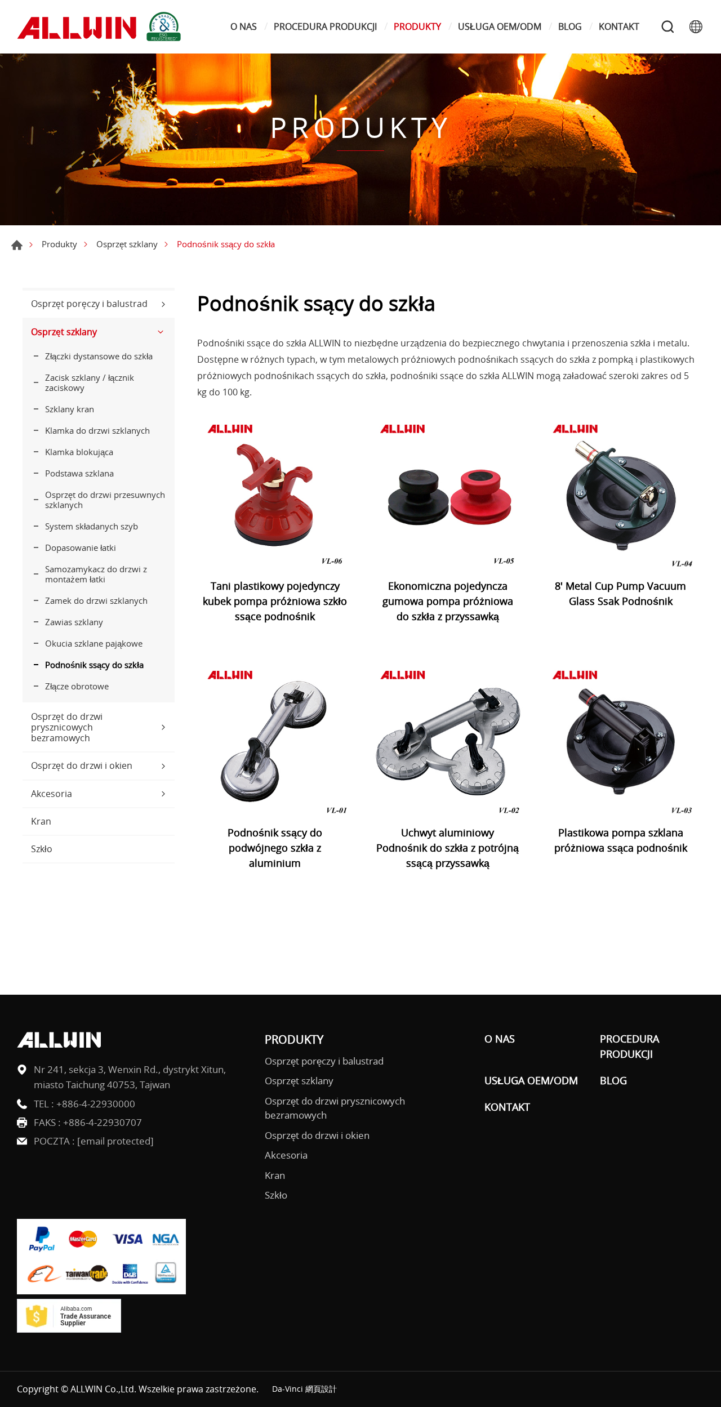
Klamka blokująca (79, 451)
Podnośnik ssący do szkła (94, 664)
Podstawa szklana (79, 473)
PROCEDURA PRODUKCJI (325, 26)
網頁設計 (321, 1388)
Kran (41, 821)
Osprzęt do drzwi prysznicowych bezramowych (67, 727)
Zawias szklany (74, 621)
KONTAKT (619, 26)
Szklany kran (69, 409)
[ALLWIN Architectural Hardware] (101, 26)
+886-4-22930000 (95, 1103)
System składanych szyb (91, 526)
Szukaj (667, 26)
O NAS (243, 26)
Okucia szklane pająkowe (94, 643)
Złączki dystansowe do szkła (99, 356)
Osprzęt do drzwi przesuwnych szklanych (105, 499)
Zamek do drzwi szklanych (96, 600)
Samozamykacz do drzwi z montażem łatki (96, 574)
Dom (17, 245)
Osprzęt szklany (127, 244)
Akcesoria (51, 793)
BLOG (570, 26)
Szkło (41, 849)
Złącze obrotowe (77, 686)
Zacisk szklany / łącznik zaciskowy (89, 382)
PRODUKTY (417, 26)
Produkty (59, 244)
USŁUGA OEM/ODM (499, 26)
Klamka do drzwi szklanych (97, 430)
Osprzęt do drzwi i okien (81, 765)
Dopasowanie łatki (80, 547)
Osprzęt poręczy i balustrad (89, 303)
